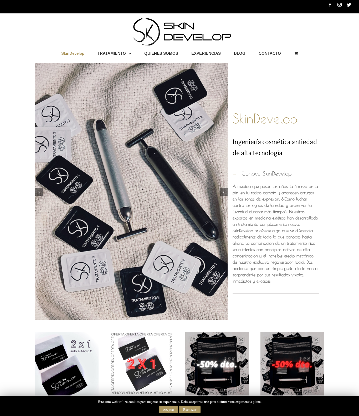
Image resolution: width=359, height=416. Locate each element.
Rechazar (189, 409)
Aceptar (168, 409)
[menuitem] (79, 53)
